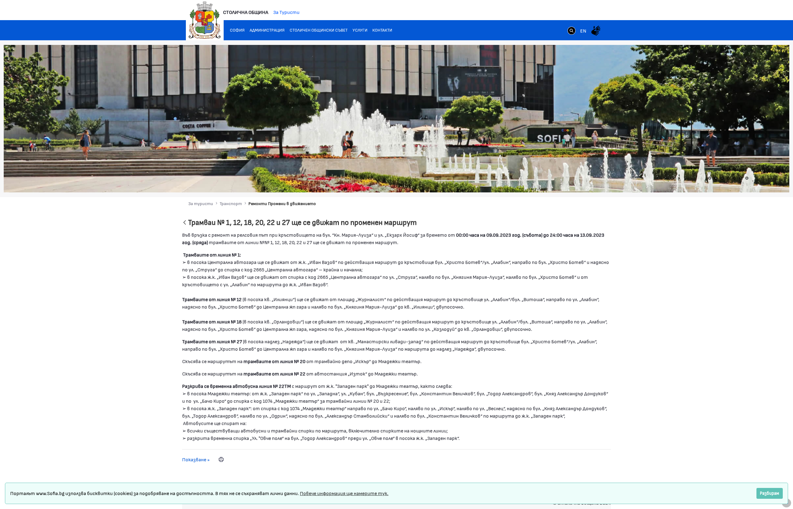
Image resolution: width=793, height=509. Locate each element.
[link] (571, 31)
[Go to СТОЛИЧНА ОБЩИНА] (204, 20)
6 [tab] (740, 178)
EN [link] (583, 30)
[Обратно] (184, 223)
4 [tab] (728, 178)
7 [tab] (746, 178)
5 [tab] (734, 178)
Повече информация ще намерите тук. (344, 493)
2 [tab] (715, 178)
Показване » (196, 459)
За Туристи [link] (286, 12)
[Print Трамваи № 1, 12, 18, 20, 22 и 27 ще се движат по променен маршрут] (221, 459)
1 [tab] (709, 178)
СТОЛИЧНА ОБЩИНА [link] (245, 12)
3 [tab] (722, 178)
